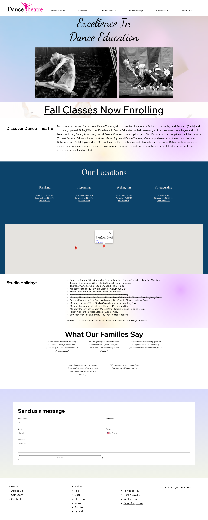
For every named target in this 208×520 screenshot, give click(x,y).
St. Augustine (163, 187)
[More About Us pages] (191, 10)
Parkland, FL (131, 490)
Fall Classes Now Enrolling (104, 110)
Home (15, 486)
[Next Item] (167, 73)
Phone (108, 429)
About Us (17, 490)
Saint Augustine (133, 503)
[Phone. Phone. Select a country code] (109, 433)
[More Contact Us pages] (167, 10)
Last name (109, 419)
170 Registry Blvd (163, 195)
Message (22, 439)
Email (20, 429)
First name (22, 419)
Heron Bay (84, 187)
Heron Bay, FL (132, 494)
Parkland (45, 187)
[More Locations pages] (88, 10)
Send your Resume (179, 487)
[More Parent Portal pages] (115, 10)
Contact (16, 499)
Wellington (124, 187)
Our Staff (17, 494)
